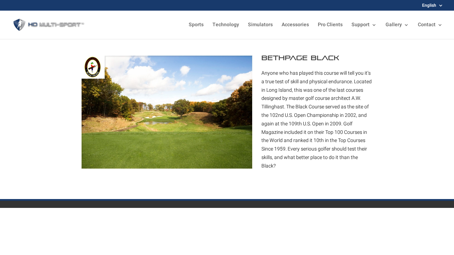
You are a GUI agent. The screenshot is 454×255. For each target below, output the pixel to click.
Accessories (295, 25)
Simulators (260, 25)
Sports (196, 25)
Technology (225, 25)
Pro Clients (330, 25)
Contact (427, 25)
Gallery (394, 25)
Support (360, 25)
